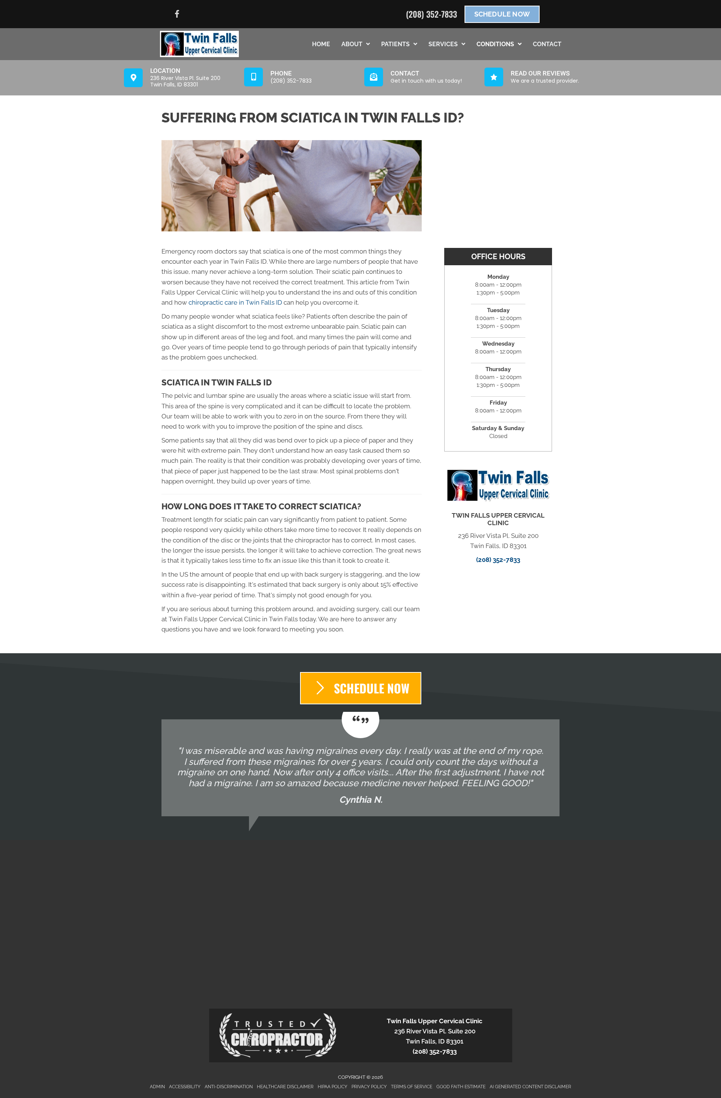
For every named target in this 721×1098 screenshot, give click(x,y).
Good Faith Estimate (461, 1086)
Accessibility (185, 1086)
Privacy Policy (369, 1086)
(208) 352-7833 (431, 14)
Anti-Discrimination (229, 1086)
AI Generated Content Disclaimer (530, 1086)
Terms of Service (411, 1086)
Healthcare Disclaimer (285, 1086)
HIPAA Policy (332, 1086)
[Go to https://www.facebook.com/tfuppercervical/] (177, 15)
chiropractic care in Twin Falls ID (235, 302)
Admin (157, 1086)
